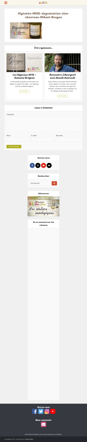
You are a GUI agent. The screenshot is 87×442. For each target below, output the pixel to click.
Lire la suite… (24, 91)
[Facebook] (32, 165)
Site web (59, 135)
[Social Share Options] (32, 257)
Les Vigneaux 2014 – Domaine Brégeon (24, 76)
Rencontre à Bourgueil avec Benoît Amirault (62, 76)
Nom (8, 135)
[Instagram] (37, 165)
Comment (10, 114)
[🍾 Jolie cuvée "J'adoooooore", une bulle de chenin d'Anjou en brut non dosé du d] (43, 328)
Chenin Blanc (29, 439)
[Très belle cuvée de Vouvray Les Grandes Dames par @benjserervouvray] (43, 245)
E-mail (34, 135)
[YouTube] (43, 165)
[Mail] (49, 165)
